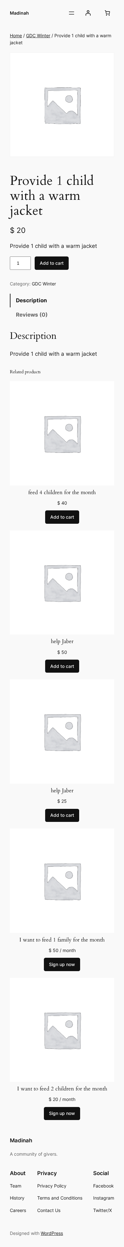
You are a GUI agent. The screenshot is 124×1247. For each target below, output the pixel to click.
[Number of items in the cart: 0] (107, 13)
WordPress (52, 1233)
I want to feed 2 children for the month (62, 1089)
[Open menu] (71, 13)
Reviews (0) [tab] (32, 315)
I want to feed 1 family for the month (62, 940)
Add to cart (52, 263)
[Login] (88, 13)
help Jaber (62, 641)
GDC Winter (38, 35)
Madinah (19, 13)
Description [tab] (31, 300)
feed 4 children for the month (62, 492)
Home (16, 35)
